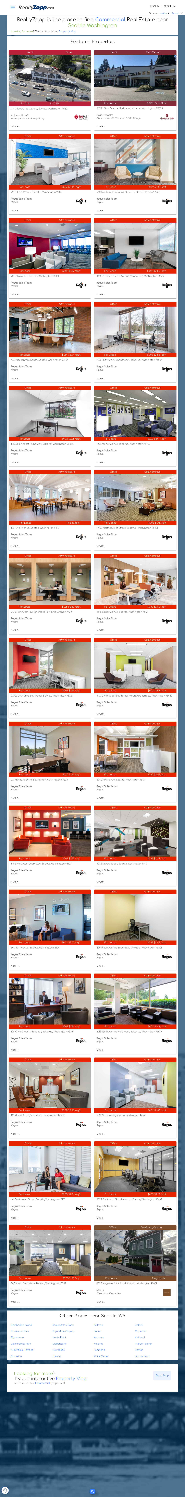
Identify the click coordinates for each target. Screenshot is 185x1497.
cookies (163, 13)
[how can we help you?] (5, 1490)
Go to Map (162, 1375)
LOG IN (154, 6)
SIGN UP (169, 6)
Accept (175, 13)
